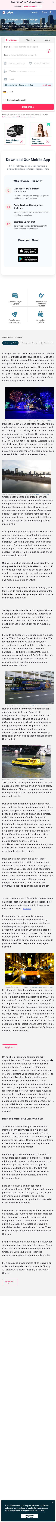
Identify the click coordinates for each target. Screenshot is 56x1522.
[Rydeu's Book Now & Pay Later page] (41, 141)
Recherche (28, 107)
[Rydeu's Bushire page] (15, 141)
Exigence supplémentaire (16, 100)
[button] (6, 92)
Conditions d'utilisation (27, 117)
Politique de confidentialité (10, 117)
